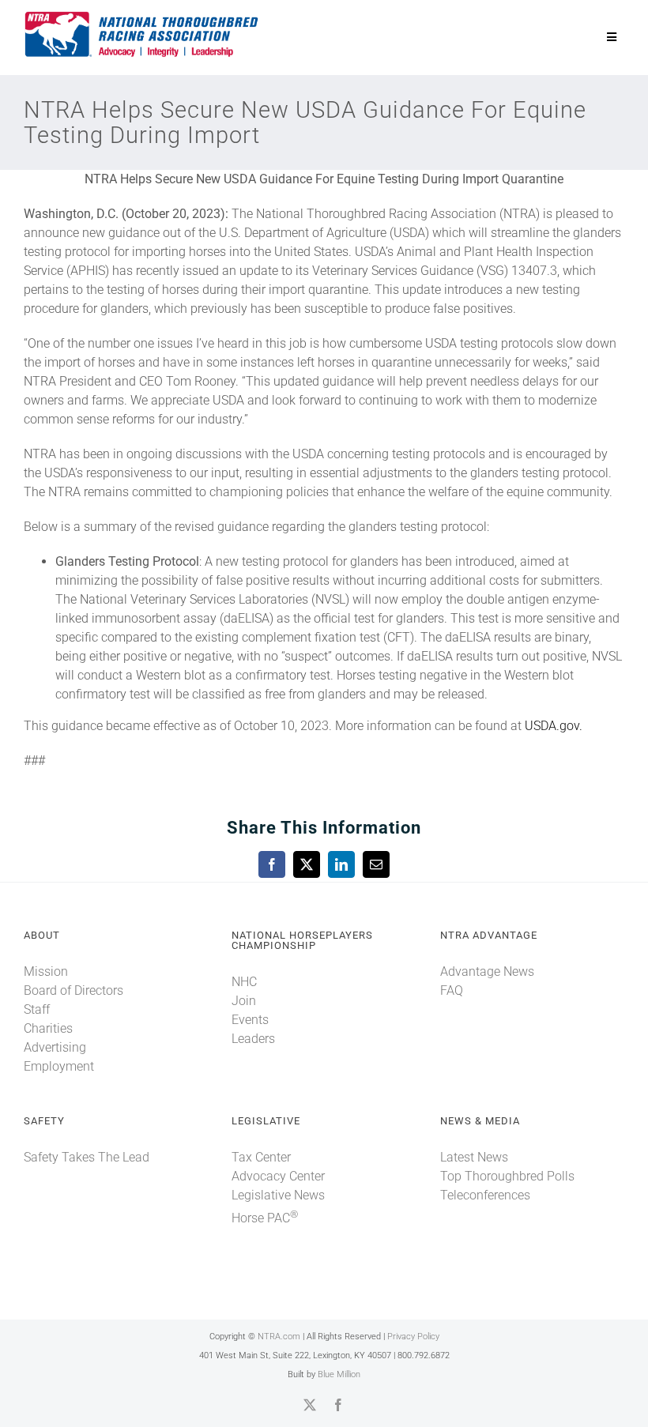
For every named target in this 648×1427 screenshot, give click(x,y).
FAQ (451, 990)
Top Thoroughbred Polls (507, 1176)
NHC (244, 981)
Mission (46, 971)
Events (250, 1019)
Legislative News (278, 1195)
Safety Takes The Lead (86, 1157)
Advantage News (487, 971)
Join (244, 1000)
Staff (37, 1009)
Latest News (474, 1157)
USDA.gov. (553, 725)
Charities (48, 1028)
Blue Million (339, 1374)
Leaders (253, 1038)
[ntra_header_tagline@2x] (142, 15)
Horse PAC (265, 1218)
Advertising (55, 1047)
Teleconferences (485, 1195)
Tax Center (261, 1157)
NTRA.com (279, 1336)
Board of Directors (73, 990)
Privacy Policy (413, 1336)
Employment (59, 1066)
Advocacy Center (278, 1176)
